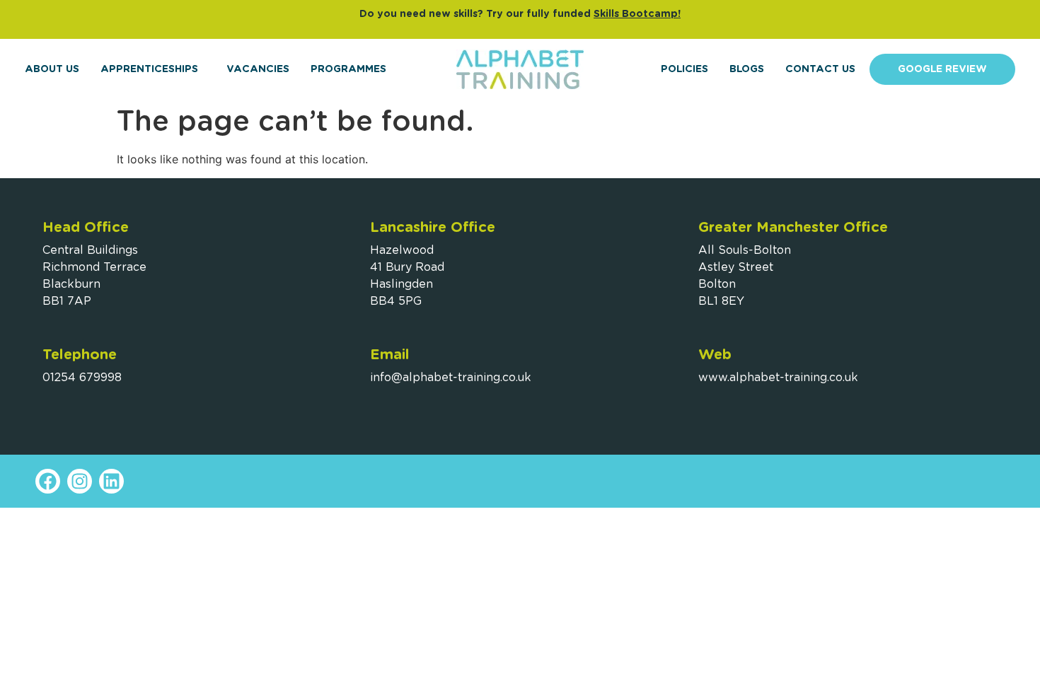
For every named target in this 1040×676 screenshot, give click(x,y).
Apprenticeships (149, 69)
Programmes (348, 69)
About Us (52, 69)
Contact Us (820, 69)
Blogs (746, 69)
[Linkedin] (111, 481)
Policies (684, 69)
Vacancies (257, 69)
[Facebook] (47, 481)
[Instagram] (79, 481)
